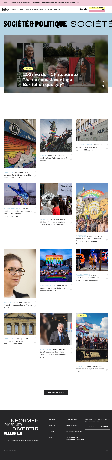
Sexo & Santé (44, 9)
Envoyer (104, 426)
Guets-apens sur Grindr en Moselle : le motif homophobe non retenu (16, 341)
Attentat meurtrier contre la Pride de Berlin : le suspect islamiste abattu (90, 277)
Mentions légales (71, 425)
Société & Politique (24, 9)
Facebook (52, 425)
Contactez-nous (71, 420)
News (14, 9)
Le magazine (55, 9)
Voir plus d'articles (56, 392)
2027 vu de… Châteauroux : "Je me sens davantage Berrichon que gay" (52, 79)
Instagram (52, 420)
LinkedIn (51, 431)
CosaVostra (14, 450)
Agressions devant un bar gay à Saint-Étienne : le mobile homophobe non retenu (18, 175)
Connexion (97, 11)
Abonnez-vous (97, 7)
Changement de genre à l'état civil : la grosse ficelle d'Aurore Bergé (18, 305)
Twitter (51, 437)
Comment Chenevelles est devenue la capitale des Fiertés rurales (90, 368)
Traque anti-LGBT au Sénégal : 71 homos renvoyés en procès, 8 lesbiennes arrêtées (53, 222)
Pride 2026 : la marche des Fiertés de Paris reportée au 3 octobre (53, 158)
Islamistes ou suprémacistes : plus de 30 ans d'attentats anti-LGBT (53, 288)
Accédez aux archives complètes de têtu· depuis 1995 (56, 2)
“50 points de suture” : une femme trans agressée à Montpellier (90, 147)
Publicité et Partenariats (74, 431)
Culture (35, 9)
